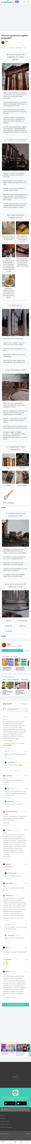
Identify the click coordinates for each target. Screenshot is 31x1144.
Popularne (9, 1143)
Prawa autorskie (4, 1121)
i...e (7, 717)
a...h (8, 924)
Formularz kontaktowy (6, 1127)
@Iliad (6, 804)
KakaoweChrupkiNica (11, 811)
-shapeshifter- (11, 762)
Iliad (6, 41)
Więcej (27, 1143)
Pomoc (2, 1115)
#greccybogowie (15, 679)
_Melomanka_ (9, 895)
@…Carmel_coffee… (10, 927)
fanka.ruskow (9, 883)
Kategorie (15, 1143)
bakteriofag (9, 830)
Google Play (11, 1103)
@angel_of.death (9, 938)
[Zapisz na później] (24, 48)
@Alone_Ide (8, 876)
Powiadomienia (21, 1143)
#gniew (8, 679)
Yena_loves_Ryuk (11, 873)
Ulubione (20, 47)
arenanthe (8, 959)
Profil (26, 650)
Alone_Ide (8, 864)
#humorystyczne (25, 679)
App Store (22, 1103)
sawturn (8, 971)
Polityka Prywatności (5, 1124)
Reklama (6, 1109)
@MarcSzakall (8, 754)
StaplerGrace (9, 775)
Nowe (3, 1143)
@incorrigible (8, 765)
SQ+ (17, 1)
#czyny (3, 679)
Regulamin (3, 1118)
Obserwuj (11, 47)
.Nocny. (8, 947)
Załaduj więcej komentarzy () (15, 1004)
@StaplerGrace (9, 791)
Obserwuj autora (13, 650)
